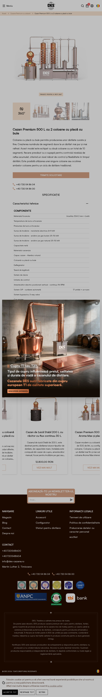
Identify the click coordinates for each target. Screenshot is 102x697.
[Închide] (97, 303)
